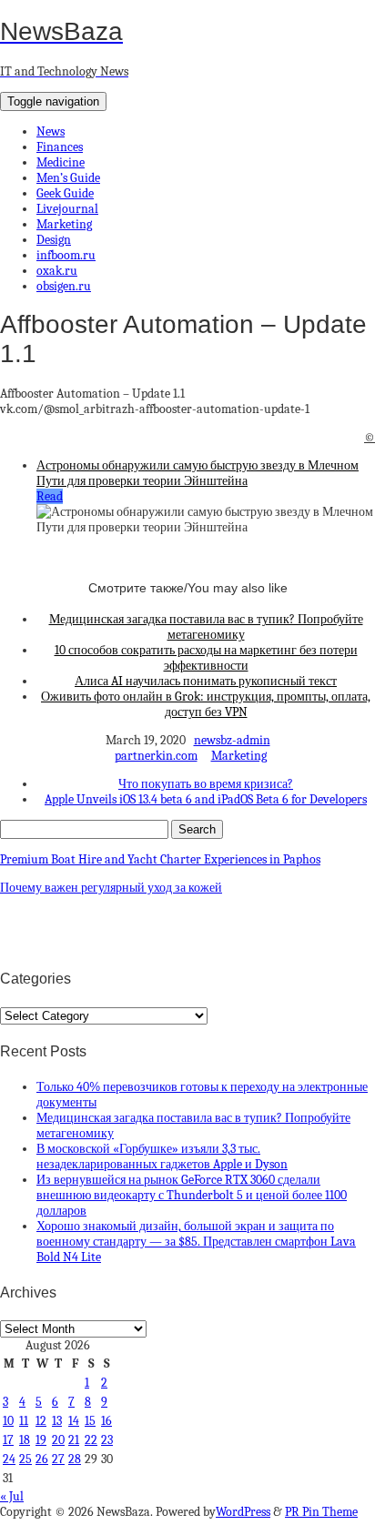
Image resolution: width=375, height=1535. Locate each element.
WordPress (243, 1512)
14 (73, 1421)
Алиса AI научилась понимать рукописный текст (206, 681)
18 (24, 1440)
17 (8, 1440)
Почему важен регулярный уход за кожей (111, 887)
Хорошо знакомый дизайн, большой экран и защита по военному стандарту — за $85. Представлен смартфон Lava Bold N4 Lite (196, 1241)
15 (90, 1421)
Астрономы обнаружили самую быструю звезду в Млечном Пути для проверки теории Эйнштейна (197, 473)
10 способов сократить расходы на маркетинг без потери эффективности (206, 657)
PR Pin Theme (321, 1512)
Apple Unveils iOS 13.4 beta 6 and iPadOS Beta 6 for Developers (206, 799)
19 (40, 1440)
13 (57, 1421)
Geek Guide (65, 193)
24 (9, 1459)
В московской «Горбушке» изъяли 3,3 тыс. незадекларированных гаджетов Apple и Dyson (162, 1156)
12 (40, 1421)
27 (58, 1459)
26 (41, 1459)
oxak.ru (56, 270)
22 (91, 1440)
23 (107, 1440)
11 (23, 1421)
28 (74, 1459)
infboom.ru (66, 255)
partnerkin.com (156, 755)
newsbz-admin (232, 740)
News (50, 131)
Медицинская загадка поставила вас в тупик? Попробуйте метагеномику (206, 626)
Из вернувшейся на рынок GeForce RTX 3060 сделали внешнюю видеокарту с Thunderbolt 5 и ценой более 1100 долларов (191, 1195)
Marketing (64, 224)
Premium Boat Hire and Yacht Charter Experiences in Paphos (160, 859)
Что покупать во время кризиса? (205, 784)
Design (53, 239)
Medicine (60, 162)
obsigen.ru (63, 286)
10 (8, 1421)
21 (73, 1440)
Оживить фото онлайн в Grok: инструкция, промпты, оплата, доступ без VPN (205, 704)
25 (25, 1459)
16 (106, 1421)
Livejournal (67, 209)
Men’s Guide (68, 178)
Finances (59, 147)
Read (49, 496)
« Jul (12, 1496)
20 (58, 1440)
